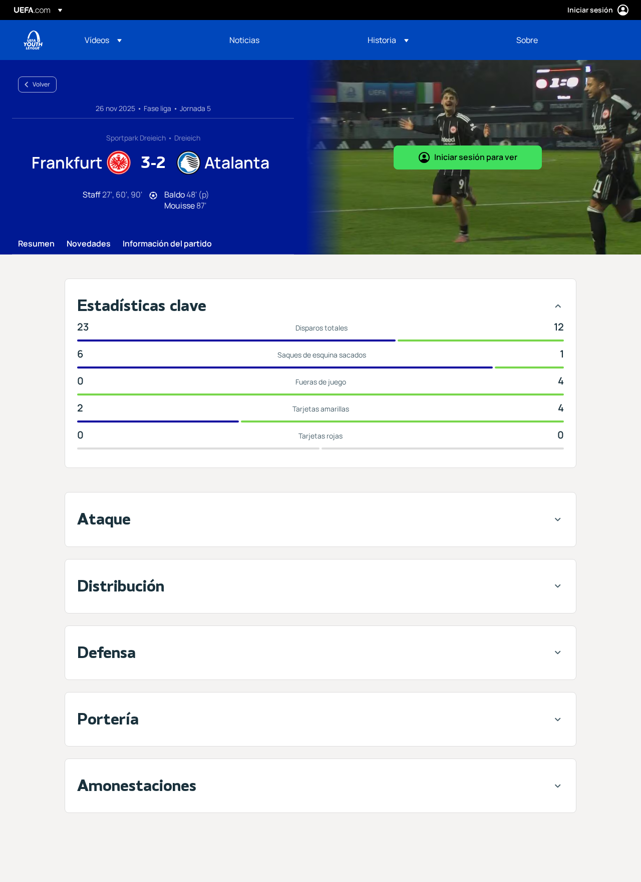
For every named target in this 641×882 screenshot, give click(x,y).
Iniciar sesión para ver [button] (475, 157)
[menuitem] (144, 40)
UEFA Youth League (33, 40)
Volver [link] (41, 84)
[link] (244, 40)
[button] (103, 40)
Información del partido (167, 244)
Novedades (89, 244)
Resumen (36, 244)
